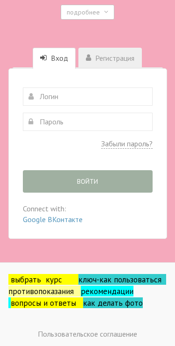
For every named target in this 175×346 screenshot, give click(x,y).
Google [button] (35, 219)
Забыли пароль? (127, 143)
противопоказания (44, 291)
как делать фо (108, 302)
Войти (87, 181)
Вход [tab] (58, 58)
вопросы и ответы (47, 302)
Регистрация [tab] (113, 58)
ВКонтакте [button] (65, 219)
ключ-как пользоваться (122, 279)
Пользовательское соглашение (87, 334)
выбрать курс (44, 279)
